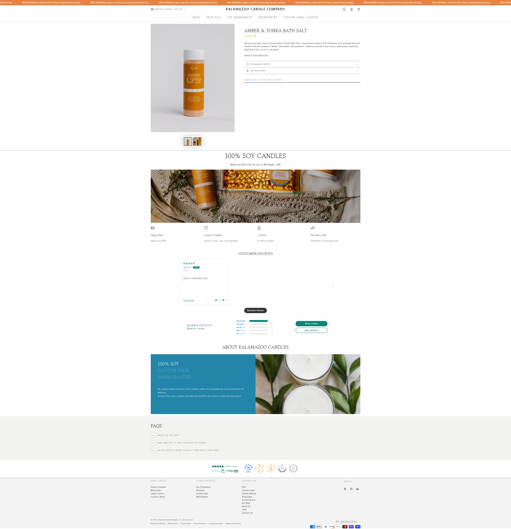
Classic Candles (158, 487)
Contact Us (247, 512)
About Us (246, 506)
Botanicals (156, 490)
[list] (255, 234)
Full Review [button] (188, 300)
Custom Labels (158, 496)
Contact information (233, 523)
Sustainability (248, 500)
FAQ (244, 487)
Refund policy (173, 523)
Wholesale (247, 496)
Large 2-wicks (157, 493)
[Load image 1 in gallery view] (188, 141)
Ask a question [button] (311, 330)
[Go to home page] (255, 9)
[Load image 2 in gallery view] (197, 141)
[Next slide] (333, 286)
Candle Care (202, 493)
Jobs (244, 509)
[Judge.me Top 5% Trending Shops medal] (293, 468)
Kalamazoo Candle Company (168, 520)
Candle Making (249, 493)
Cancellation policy (216, 523)
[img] (189, 263)
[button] (344, 9)
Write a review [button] (311, 323)
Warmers (200, 490)
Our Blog (246, 503)
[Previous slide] (178, 286)
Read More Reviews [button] (255, 310)
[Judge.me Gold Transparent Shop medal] (259, 468)
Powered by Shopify (158, 523)
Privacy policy (186, 523)
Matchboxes (202, 496)
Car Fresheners (203, 487)
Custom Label (248, 490)
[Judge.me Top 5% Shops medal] (282, 468)
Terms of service (200, 523)
